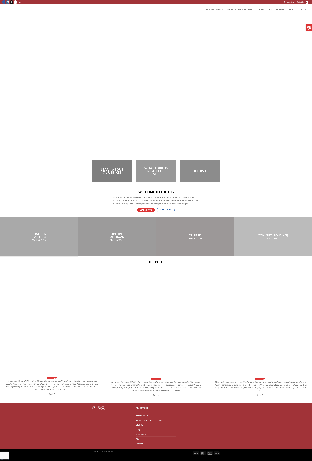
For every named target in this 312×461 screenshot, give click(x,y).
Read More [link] (105, 365)
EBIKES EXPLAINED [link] (215, 9)
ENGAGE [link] (280, 9)
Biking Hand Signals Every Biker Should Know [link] (127, 352)
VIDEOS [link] (263, 9)
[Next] (101, 368)
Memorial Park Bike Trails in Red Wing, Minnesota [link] (258, 352)
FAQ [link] (271, 9)
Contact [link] (303, 9)
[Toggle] (146, 434)
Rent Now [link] (4, 459)
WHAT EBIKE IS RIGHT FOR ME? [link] (242, 9)
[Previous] (94, 368)
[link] (309, 27)
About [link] (292, 9)
